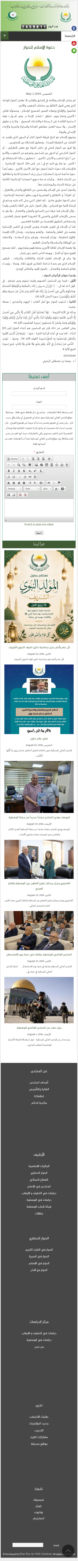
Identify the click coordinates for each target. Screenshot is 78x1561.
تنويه (39, 402)
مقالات (39, 1213)
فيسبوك (38, 1500)
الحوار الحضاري (39, 1173)
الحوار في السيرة (39, 1256)
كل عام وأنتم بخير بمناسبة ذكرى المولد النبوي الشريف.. (39, 647)
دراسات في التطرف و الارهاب (39, 1193)
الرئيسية (70, 36)
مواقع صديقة (39, 1444)
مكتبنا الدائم (39, 1103)
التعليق (39, 452)
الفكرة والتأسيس (39, 1089)
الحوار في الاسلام (39, 1263)
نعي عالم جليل (39, 738)
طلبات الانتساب (39, 1416)
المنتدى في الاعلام (39, 1186)
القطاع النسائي (39, 1179)
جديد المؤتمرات (39, 1423)
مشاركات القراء (39, 1437)
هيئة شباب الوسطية (39, 1206)
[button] (12, 459)
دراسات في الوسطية (39, 1200)
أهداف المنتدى (39, 1082)
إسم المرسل (39, 388)
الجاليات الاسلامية (39, 1166)
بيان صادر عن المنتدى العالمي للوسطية (39, 1027)
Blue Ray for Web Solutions (36, 1554)
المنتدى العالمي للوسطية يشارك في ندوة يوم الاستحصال (39, 954)
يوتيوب (38, 1512)
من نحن (39, 1347)
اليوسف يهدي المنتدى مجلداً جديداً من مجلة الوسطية (39, 817)
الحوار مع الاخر (39, 1270)
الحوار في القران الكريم (39, 1249)
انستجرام (38, 1518)
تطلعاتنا (39, 1096)
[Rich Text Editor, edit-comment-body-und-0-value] (39, 508)
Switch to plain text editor (39, 524)
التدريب (39, 1430)
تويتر (39, 1506)
